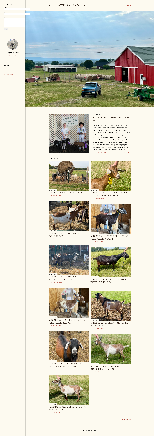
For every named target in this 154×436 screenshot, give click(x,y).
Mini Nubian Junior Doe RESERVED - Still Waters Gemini (110, 237)
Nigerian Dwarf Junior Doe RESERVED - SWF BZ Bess (106, 367)
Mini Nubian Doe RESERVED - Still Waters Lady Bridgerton (67, 278)
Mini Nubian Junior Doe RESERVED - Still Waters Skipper (68, 321)
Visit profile (12, 56)
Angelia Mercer (12, 52)
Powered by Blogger (91, 430)
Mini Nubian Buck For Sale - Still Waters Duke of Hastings (67, 365)
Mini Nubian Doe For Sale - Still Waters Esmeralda (108, 281)
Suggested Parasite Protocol (66, 192)
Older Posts (126, 419)
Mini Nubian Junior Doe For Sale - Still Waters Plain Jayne (109, 194)
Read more (127, 152)
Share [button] (94, 152)
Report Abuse (9, 74)
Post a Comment (101, 152)
